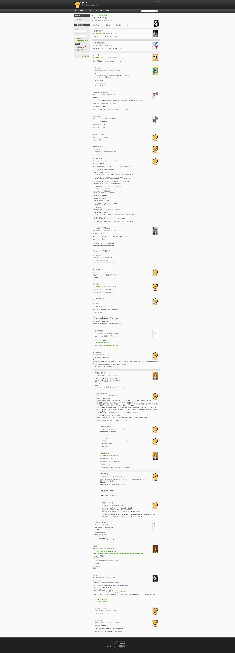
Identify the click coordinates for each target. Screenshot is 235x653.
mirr (97, 301)
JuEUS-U (98, 57)
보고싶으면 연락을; (100, 608)
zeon (97, 548)
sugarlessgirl (99, 137)
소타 (97, 355)
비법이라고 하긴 (102, 393)
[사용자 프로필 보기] (156, 27)
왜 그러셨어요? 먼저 (99, 43)
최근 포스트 (79, 19)
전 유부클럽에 (97, 352)
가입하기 (79, 39)
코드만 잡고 (96, 284)
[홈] (77, 4)
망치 (96, 20)
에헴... (95, 546)
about (149, 2)
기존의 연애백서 (104, 474)
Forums (96, 15)
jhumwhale (108, 441)
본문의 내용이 (99, 331)
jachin (99, 375)
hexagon (98, 161)
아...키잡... (105, 439)
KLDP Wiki (99, 11)
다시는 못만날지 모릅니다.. (101, 92)
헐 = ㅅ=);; (96, 55)
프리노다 (98, 230)
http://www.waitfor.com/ (100, 599)
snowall (100, 333)
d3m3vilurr (98, 272)
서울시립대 (122, 641)
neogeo (98, 118)
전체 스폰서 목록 (111, 646)
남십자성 (98, 149)
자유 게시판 (104, 15)
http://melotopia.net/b (112, 345)
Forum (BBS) (79, 11)
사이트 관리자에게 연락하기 (121, 646)
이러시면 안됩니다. (98, 270)
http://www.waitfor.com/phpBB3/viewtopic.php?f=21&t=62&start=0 (111, 592)
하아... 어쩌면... (104, 453)
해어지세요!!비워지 (98, 298)
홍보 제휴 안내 (85, 56)
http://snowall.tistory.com (102, 342)
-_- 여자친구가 (97, 116)
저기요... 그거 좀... (100, 373)
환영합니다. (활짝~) (99, 135)
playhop (98, 94)
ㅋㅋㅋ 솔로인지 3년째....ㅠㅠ (101, 228)
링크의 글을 (98, 620)
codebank (100, 70)
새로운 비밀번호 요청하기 (82, 41)
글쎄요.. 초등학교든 (108, 503)
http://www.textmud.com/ (100, 601)
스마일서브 (122, 643)
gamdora (105, 429)
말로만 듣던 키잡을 (105, 427)
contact (154, 2)
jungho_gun (106, 476)
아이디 (77, 29)
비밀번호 (77, 34)
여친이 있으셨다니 (98, 147)
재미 (100, 15)
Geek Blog (89, 11)
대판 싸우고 (96, 575)
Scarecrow (98, 286)
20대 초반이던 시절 (100, 522)
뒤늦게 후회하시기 (98, 31)
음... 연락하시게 (97, 159)
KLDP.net (108, 11)
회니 (97, 45)
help (158, 2)
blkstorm (98, 33)
